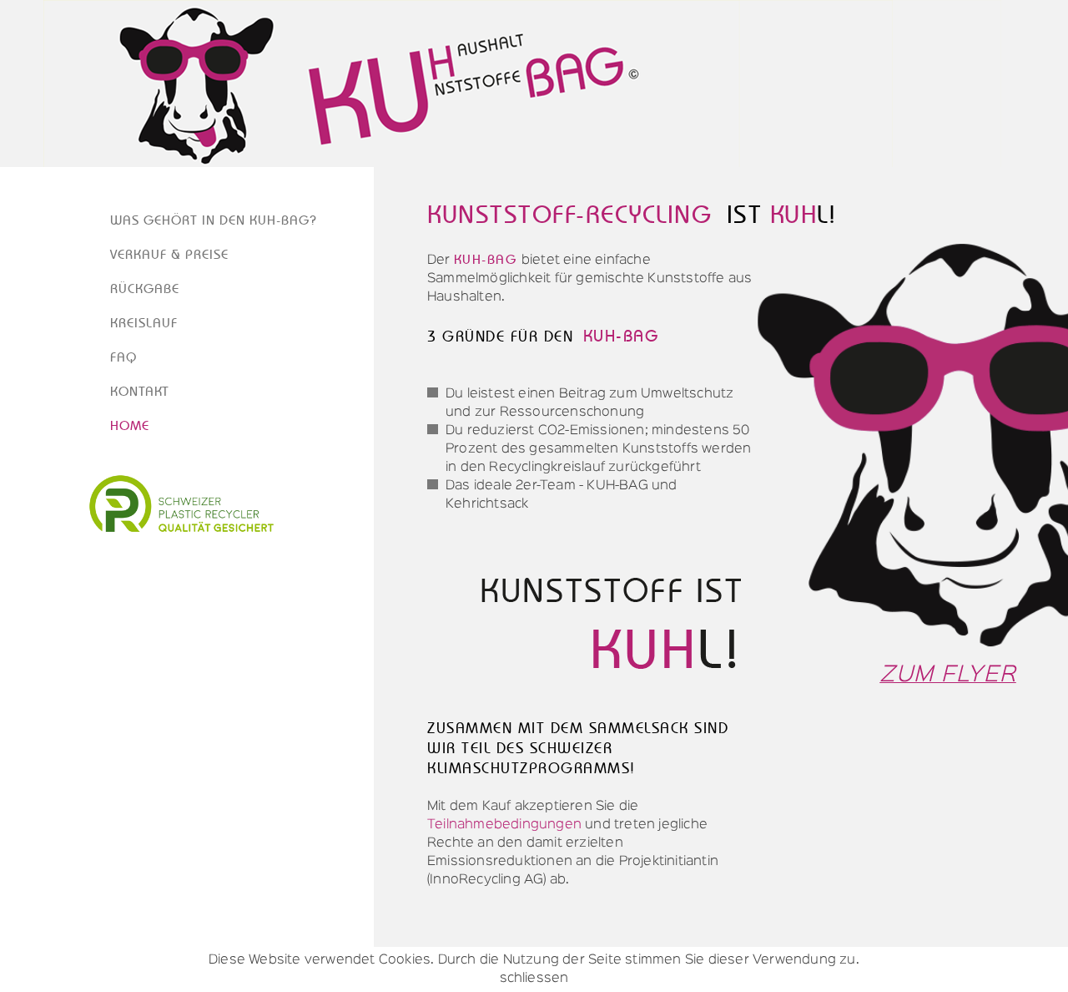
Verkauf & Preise (169, 254)
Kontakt (139, 391)
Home (129, 426)
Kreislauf (144, 323)
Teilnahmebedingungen (506, 825)
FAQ (123, 357)
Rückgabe (144, 289)
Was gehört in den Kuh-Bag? (213, 220)
